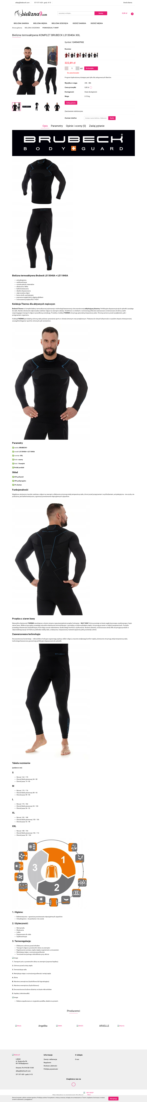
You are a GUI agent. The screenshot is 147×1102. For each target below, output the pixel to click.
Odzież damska (80, 23)
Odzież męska (97, 23)
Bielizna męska (40, 23)
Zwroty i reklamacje (50, 1059)
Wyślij (112, 118)
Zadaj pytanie (71, 103)
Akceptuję (113, 1098)
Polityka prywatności (51, 1069)
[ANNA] (43, 1026)
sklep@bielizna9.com (23, 1071)
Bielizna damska (21, 23)
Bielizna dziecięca (60, 23)
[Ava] (124, 1026)
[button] (48, 1055)
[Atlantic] (104, 1026)
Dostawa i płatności (50, 1066)
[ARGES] (63, 1026)
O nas (77, 1059)
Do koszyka (90, 68)
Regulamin (47, 1062)
